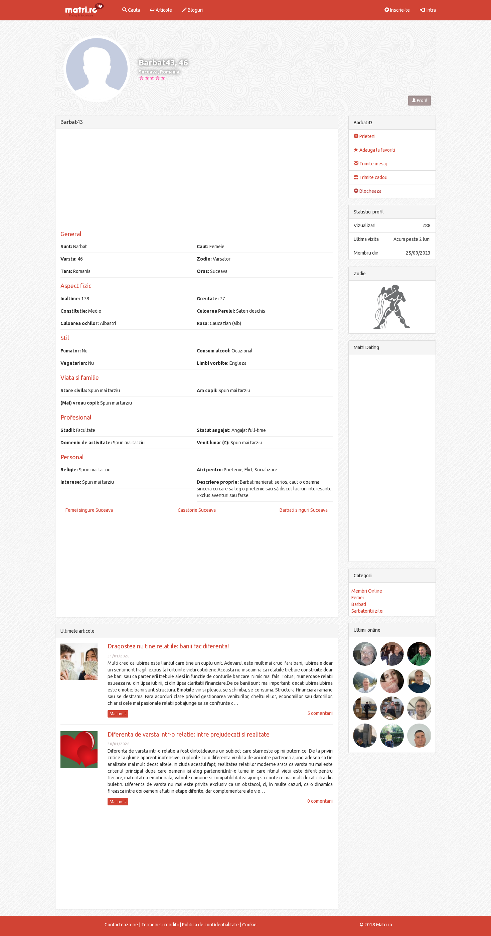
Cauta (133, 10)
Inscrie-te (399, 10)
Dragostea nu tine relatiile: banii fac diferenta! (168, 646)
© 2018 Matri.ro (376, 924)
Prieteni (366, 136)
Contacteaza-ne (121, 924)
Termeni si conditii (160, 924)
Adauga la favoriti (376, 150)
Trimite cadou (372, 177)
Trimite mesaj (372, 163)
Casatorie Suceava (197, 510)
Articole (163, 10)
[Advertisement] (196, 180)
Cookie (249, 924)
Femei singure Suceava (89, 510)
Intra (430, 10)
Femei (357, 597)
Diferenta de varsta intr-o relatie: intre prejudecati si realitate (189, 734)
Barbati (358, 604)
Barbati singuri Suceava (304, 510)
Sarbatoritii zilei (367, 611)
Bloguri (195, 10)
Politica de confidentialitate (210, 924)
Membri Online (366, 591)
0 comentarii (320, 801)
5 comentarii (320, 713)
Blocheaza (369, 191)
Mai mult (118, 714)
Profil (421, 100)
